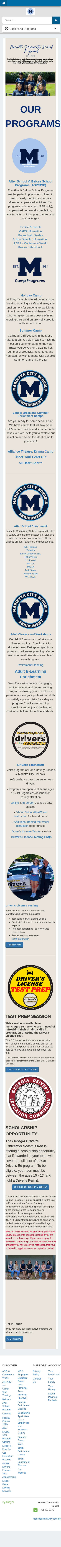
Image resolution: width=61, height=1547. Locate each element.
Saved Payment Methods (52, 1397)
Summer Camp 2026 (22, 1440)
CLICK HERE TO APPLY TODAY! (30, 1187)
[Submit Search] (56, 20)
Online (15, 802)
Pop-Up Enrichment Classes (23, 1405)
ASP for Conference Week (30, 243)
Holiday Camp (30, 295)
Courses (6, 1413)
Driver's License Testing (26, 831)
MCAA (30, 563)
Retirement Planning (30, 665)
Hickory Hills (30, 557)
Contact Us (15, 1339)
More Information (20, 938)
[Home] (3, 3)
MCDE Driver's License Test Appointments (9, 1470)
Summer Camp (31, 330)
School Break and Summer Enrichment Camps (30, 414)
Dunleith (30, 550)
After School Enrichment (30, 526)
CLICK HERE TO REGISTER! (22, 1069)
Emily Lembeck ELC (30, 553)
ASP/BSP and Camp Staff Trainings (7, 1389)
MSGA (30, 567)
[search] (27, 20)
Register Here (14, 944)
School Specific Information (30, 239)
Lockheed (30, 560)
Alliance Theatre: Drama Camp (30, 451)
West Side (30, 577)
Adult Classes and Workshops (30, 634)
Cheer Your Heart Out (30, 457)
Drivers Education (30, 765)
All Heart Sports (30, 463)
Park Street (30, 570)
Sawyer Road (31, 573)
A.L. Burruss (30, 547)
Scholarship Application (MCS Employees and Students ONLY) (24, 1422)
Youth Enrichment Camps (23, 1451)
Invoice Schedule (30, 227)
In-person (28, 802)
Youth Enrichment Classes (23, 1462)
